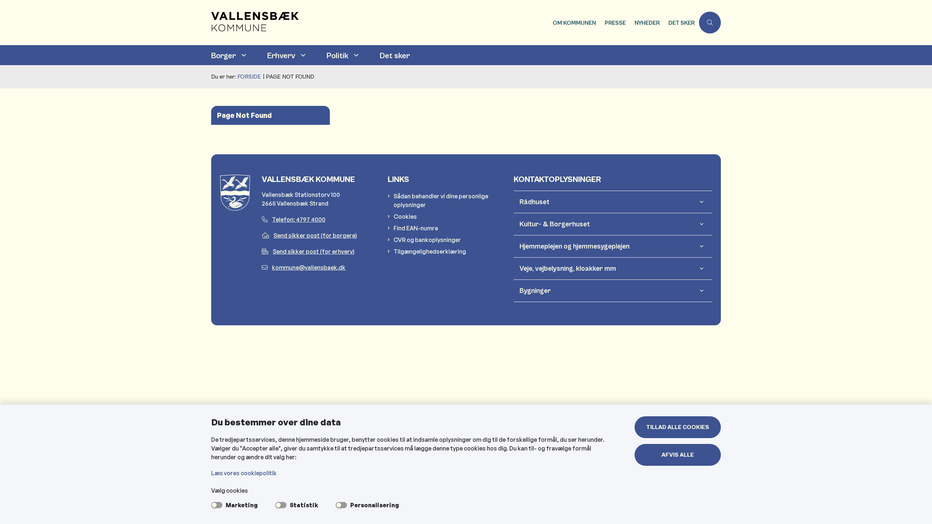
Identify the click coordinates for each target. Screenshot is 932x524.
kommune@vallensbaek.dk (308, 267)
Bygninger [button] (535, 291)
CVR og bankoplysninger (427, 239)
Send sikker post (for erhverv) (314, 251)
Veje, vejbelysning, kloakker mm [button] (568, 269)
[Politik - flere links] (355, 55)
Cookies (405, 216)
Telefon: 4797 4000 (298, 219)
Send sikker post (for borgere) (315, 235)
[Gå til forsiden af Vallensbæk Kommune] (379, 22)
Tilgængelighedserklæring (430, 251)
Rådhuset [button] (534, 202)
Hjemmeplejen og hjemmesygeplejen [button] (574, 246)
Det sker (395, 55)
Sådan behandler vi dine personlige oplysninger (441, 200)
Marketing (242, 505)
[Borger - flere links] (243, 55)
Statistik (304, 505)
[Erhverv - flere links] (302, 55)
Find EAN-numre (416, 228)
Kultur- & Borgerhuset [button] (555, 224)
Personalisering (374, 505)
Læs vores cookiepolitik (244, 473)
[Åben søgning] (710, 22)
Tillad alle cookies (677, 427)
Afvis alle (678, 455)
